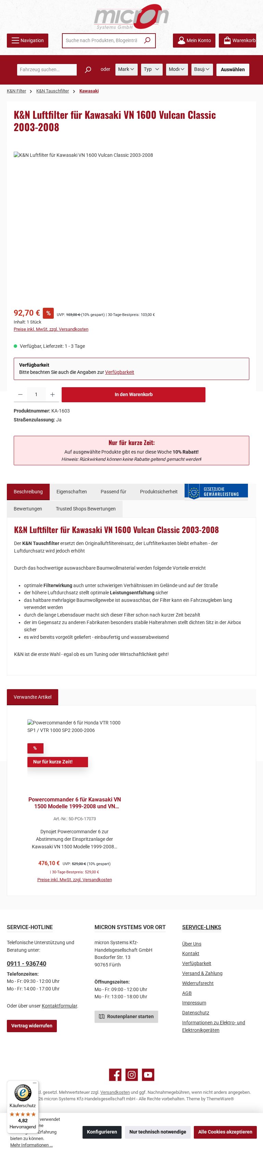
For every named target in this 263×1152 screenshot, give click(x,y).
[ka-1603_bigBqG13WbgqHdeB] (131, 225)
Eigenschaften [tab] (72, 492)
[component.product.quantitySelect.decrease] (20, 394)
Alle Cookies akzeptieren (225, 1132)
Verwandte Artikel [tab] (32, 697)
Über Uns (191, 944)
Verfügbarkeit (119, 372)
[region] (131, 225)
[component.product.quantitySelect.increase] (52, 394)
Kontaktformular (59, 1006)
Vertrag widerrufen (31, 1026)
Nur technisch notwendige (157, 1132)
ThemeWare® (220, 1098)
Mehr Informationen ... (31, 1145)
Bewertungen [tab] (28, 509)
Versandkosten (115, 1092)
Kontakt (190, 954)
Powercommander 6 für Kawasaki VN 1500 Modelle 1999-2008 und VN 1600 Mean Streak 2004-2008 (74, 803)
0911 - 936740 (26, 963)
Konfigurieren (102, 1132)
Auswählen (233, 70)
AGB (187, 993)
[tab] (28, 492)
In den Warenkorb (134, 394)
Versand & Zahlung (202, 973)
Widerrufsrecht (198, 983)
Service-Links (201, 927)
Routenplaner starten (130, 1017)
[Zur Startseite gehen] (131, 16)
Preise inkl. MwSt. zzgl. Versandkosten (51, 329)
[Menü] (34, 1084)
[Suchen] (147, 41)
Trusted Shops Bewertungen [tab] (86, 509)
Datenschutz (195, 1013)
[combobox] (101, 41)
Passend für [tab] (113, 492)
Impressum (194, 1003)
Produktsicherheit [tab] (159, 492)
